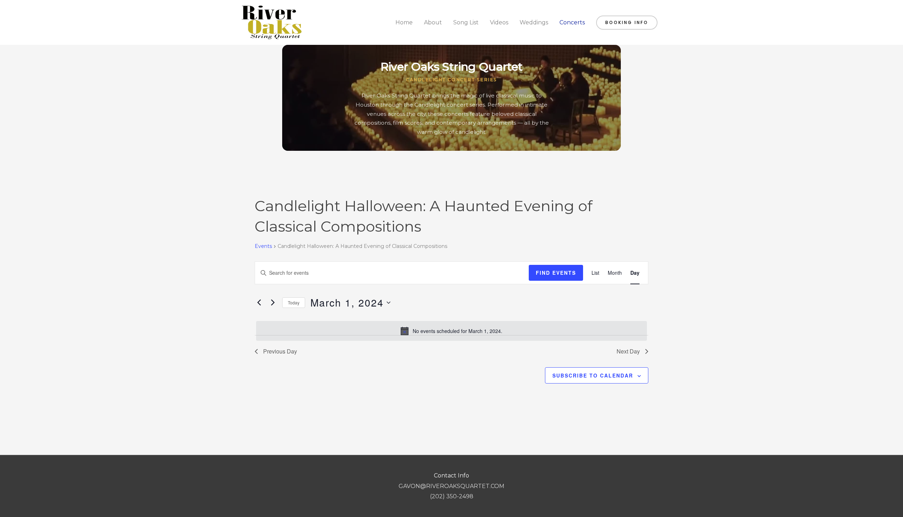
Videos (499, 22)
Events (263, 246)
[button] (626, 23)
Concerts (572, 22)
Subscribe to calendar (592, 375)
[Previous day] (259, 302)
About (433, 22)
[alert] (451, 331)
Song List (466, 22)
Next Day (628, 351)
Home (404, 22)
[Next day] (272, 302)
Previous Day (280, 351)
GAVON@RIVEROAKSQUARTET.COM (451, 486)
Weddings (534, 22)
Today (293, 302)
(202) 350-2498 (451, 496)
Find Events (556, 272)
